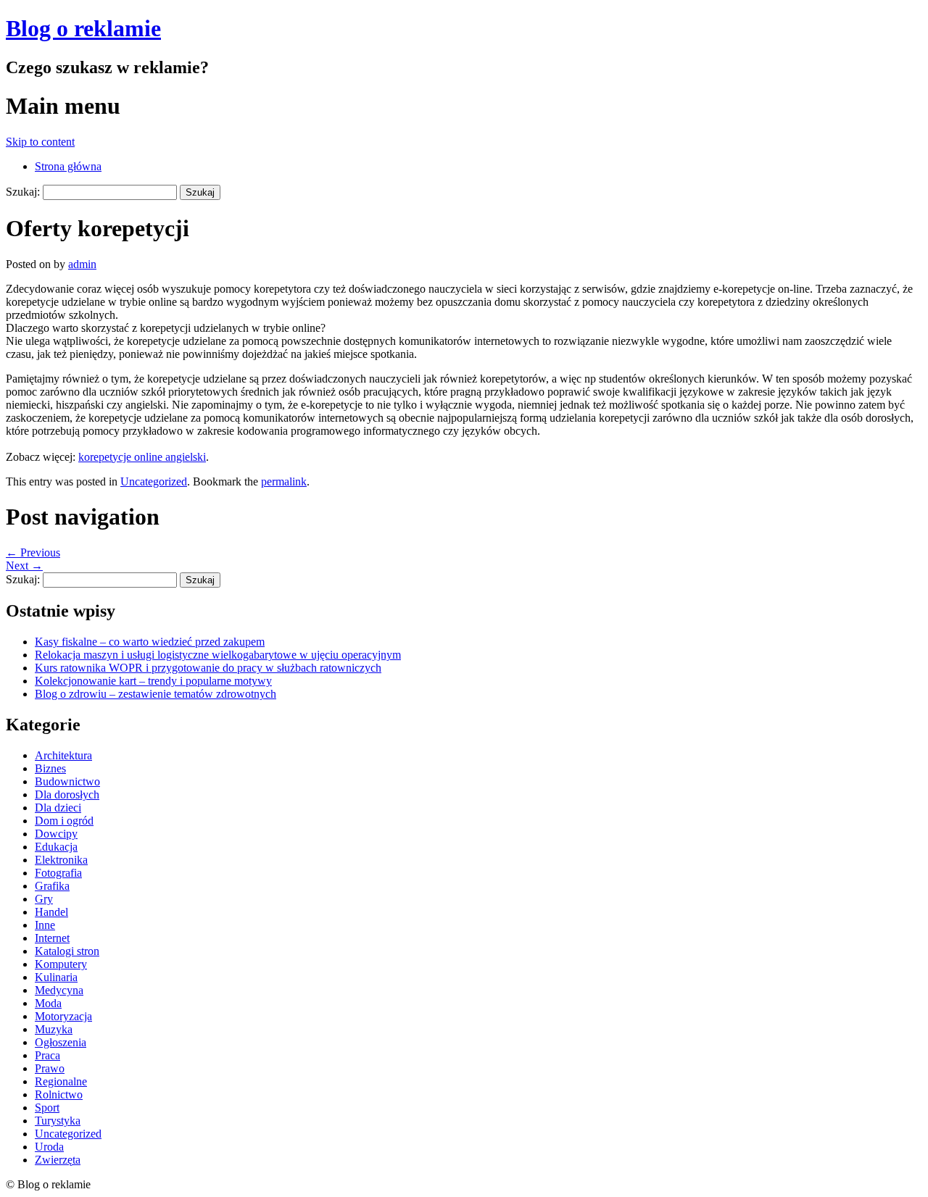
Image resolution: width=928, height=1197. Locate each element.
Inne (45, 925)
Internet (52, 938)
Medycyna (59, 990)
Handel (51, 912)
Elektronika (61, 860)
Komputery (61, 964)
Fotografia (58, 873)
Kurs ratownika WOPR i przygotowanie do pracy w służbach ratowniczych (208, 668)
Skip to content (40, 141)
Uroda (49, 1146)
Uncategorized (153, 481)
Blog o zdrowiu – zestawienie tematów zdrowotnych (155, 694)
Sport (47, 1107)
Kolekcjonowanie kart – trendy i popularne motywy (153, 681)
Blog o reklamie (83, 28)
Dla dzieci (58, 807)
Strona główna (68, 166)
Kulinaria (56, 977)
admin (82, 264)
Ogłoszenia (60, 1042)
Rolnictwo (59, 1094)
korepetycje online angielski (142, 457)
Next (24, 565)
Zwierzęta (57, 1160)
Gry (44, 899)
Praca (47, 1055)
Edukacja (56, 847)
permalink (284, 481)
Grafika (52, 886)
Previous (33, 552)
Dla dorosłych (67, 794)
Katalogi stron (67, 951)
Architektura (63, 755)
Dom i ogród (64, 820)
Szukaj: (23, 191)
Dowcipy (56, 833)
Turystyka (57, 1120)
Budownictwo (67, 781)
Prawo (50, 1068)
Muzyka (53, 1029)
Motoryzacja (63, 1016)
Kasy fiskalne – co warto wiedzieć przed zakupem (150, 641)
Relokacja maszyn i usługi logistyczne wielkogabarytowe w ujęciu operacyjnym (218, 654)
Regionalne (61, 1081)
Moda (48, 1003)
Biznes (50, 768)
